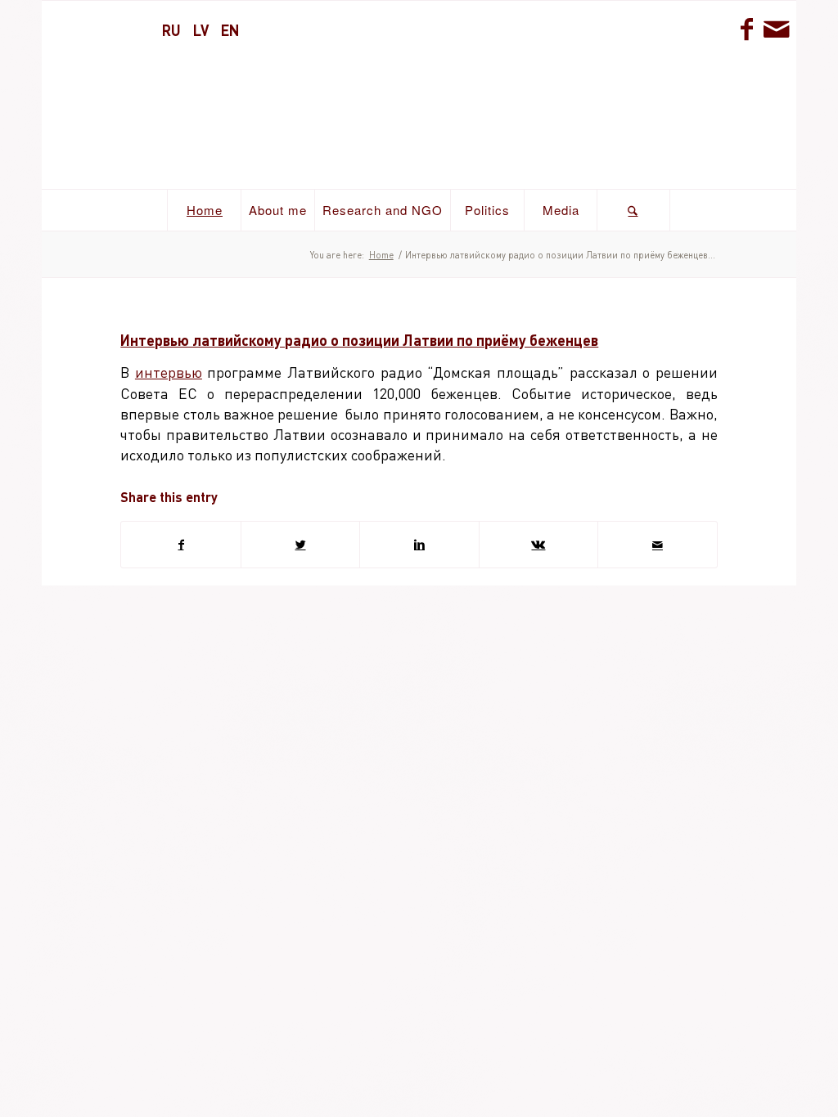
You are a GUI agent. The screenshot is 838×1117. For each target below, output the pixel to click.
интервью (168, 372)
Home (381, 254)
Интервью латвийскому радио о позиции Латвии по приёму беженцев (359, 340)
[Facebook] (747, 28)
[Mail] (776, 28)
